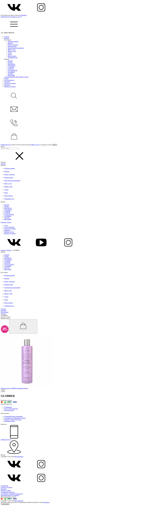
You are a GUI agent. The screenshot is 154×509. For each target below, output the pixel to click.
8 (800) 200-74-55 (6, 17)
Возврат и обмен (6, 490)
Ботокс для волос (13, 44)
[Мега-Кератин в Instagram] (41, 13)
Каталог (6, 38)
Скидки (26, 77)
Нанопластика (12, 46)
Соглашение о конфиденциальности (12, 494)
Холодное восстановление (16, 48)
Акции (6, 78)
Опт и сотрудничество (11, 408)
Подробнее (46, 502)
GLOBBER (11, 72)
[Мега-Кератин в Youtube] (41, 248)
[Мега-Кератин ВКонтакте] (14, 13)
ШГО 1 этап (11, 49)
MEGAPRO (11, 75)
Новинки (13, 77)
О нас (6, 225)
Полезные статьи (9, 421)
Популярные (20, 77)
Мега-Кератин (19, 456)
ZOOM (10, 62)
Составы (7, 77)
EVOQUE (11, 69)
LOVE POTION (12, 70)
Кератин (10, 43)
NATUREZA (12, 65)
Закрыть (54, 144)
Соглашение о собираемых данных (15, 418)
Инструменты (12, 56)
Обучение (7, 81)
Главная (6, 36)
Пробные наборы (13, 41)
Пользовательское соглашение (13, 416)
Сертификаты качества (8, 492)
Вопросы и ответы (10, 86)
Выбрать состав (9, 232)
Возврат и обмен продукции (13, 419)
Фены (9, 54)
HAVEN (10, 61)
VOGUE (10, 73)
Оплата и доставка (10, 83)
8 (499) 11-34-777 (16, 17)
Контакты (7, 85)
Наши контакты (9, 410)
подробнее (23, 15)
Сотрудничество (9, 80)
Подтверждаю (5, 504)
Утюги (10, 53)
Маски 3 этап (12, 51)
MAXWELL (11, 64)
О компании (8, 407)
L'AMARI (11, 67)
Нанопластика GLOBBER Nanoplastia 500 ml (14, 388)
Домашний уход (13, 57)
